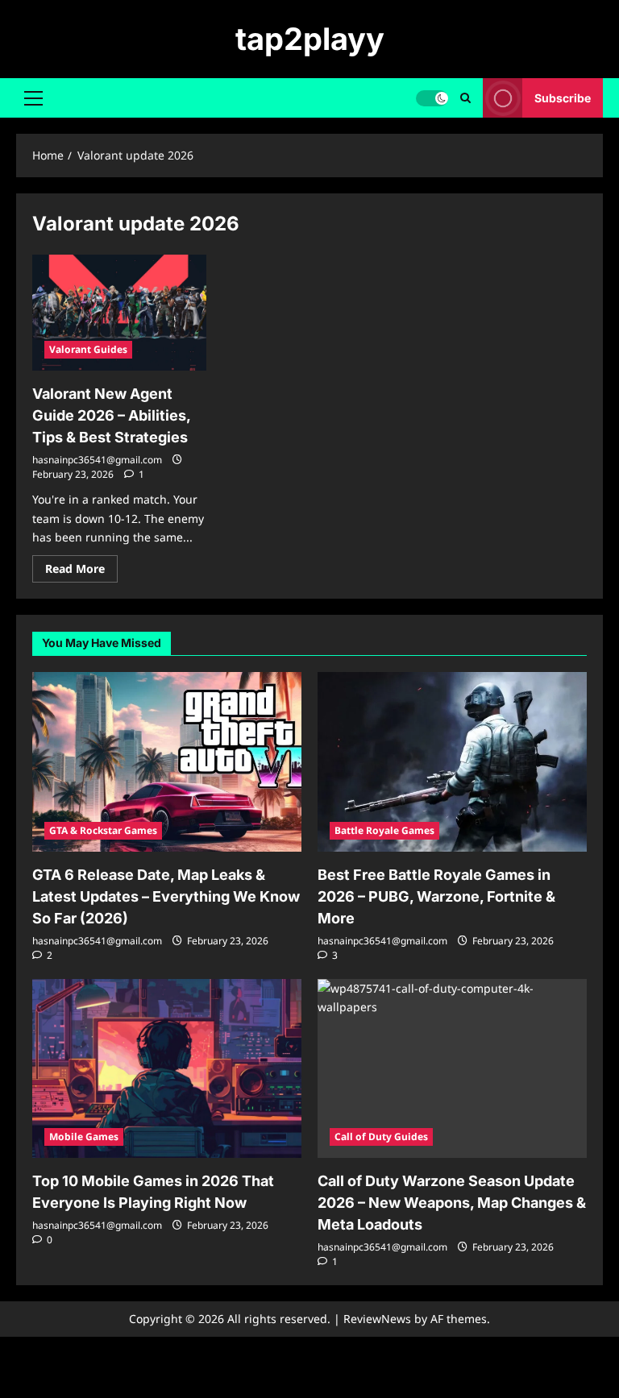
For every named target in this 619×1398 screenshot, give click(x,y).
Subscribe (562, 98)
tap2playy (309, 38)
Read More (81, 571)
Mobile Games (83, 1136)
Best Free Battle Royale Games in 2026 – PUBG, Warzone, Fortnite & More (436, 896)
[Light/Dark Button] (432, 98)
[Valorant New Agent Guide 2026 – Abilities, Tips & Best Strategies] (119, 313)
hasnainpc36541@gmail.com (97, 460)
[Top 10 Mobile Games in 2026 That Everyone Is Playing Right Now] (166, 1069)
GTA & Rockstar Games (103, 830)
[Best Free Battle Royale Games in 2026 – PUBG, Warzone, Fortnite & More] (452, 762)
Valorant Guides (88, 349)
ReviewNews (377, 1318)
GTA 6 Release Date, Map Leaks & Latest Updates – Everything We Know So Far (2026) (166, 896)
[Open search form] (465, 98)
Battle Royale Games (384, 830)
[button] (33, 98)
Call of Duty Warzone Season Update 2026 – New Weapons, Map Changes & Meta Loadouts (452, 1202)
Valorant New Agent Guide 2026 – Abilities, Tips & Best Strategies (111, 415)
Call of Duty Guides (381, 1136)
